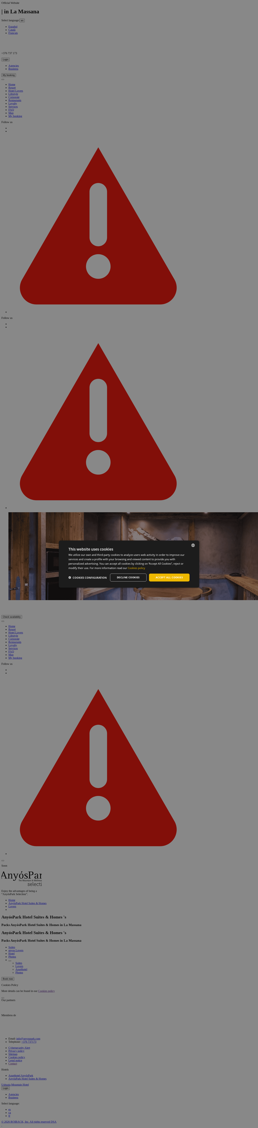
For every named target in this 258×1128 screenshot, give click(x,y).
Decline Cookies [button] (128, 577)
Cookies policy (136, 568)
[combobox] (193, 545)
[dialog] (129, 563)
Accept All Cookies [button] (169, 577)
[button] (87, 577)
